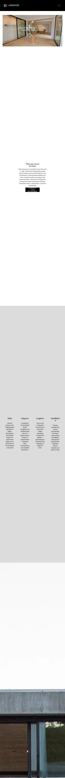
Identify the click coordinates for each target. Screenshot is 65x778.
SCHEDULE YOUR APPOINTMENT (32, 190)
